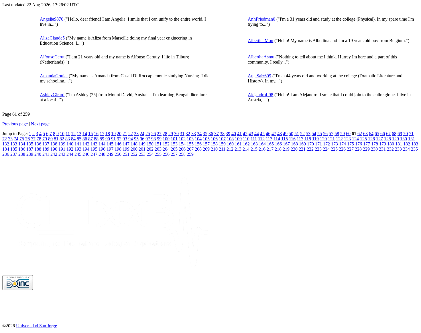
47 (274, 133)
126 (371, 138)
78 (39, 138)
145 (110, 143)
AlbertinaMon (260, 40)
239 (29, 154)
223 (318, 149)
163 (254, 143)
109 (238, 138)
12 (73, 133)
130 (403, 138)
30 (176, 133)
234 (406, 149)
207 (190, 149)
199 (126, 149)
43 (251, 133)
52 (302, 133)
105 (206, 138)
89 (102, 138)
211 (222, 149)
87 (90, 138)
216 (262, 149)
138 (53, 143)
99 (159, 138)
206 (182, 149)
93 (125, 138)
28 (165, 133)
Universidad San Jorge (36, 325)
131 (411, 138)
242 (53, 154)
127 (379, 138)
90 (107, 138)
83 (67, 138)
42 (245, 133)
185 (13, 149)
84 (73, 138)
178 (374, 143)
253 (142, 154)
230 (374, 149)
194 (85, 149)
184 (5, 149)
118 (307, 138)
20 (119, 133)
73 (10, 138)
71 (411, 133)
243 (61, 154)
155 (190, 143)
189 (45, 149)
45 (262, 133)
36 (210, 133)
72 (4, 138)
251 (126, 154)
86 (84, 138)
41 (239, 133)
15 (90, 133)
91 (113, 138)
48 (279, 133)
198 (118, 149)
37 (216, 133)
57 (331, 133)
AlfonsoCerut (52, 56)
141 (77, 143)
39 (228, 133)
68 (394, 133)
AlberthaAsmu (261, 56)
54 (314, 133)
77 (33, 138)
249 (110, 154)
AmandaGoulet (54, 75)
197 (110, 149)
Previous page (15, 123)
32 (188, 133)
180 (390, 143)
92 (119, 138)
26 (153, 133)
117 (300, 138)
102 (182, 138)
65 (377, 133)
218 (278, 149)
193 (77, 149)
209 (206, 149)
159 (222, 143)
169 (302, 143)
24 (142, 133)
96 (142, 138)
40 (233, 133)
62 (359, 133)
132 (5, 143)
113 (269, 138)
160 (230, 143)
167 (286, 143)
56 (325, 133)
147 (126, 143)
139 (61, 143)
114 (277, 138)
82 (62, 138)
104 (198, 138)
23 (136, 133)
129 (395, 138)
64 (371, 133)
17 (102, 133)
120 (323, 138)
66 (382, 133)
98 (153, 138)
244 (69, 154)
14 (84, 133)
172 (326, 143)
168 (294, 143)
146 (118, 143)
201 (142, 149)
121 (331, 138)
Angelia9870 (51, 19)
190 (53, 149)
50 (291, 133)
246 (85, 154)
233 (398, 149)
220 (294, 149)
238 (21, 154)
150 (150, 143)
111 (254, 138)
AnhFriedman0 (261, 19)
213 (238, 149)
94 (130, 138)
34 (199, 133)
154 (182, 143)
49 (285, 133)
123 (347, 138)
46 (268, 133)
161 (238, 143)
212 (230, 149)
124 (355, 138)
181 (398, 143)
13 (79, 133)
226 (342, 149)
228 (358, 149)
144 (102, 143)
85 (79, 138)
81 (56, 138)
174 (342, 143)
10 (62, 133)
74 (16, 138)
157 (206, 143)
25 (147, 133)
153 (174, 143)
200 (134, 149)
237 (13, 154)
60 (348, 133)
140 (69, 143)
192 (69, 149)
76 (27, 138)
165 (270, 143)
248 (102, 154)
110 (246, 138)
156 (198, 143)
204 (166, 149)
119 (315, 138)
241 (45, 154)
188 (37, 149)
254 (150, 154)
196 (102, 149)
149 (142, 143)
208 (198, 149)
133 (13, 143)
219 (286, 149)
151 (158, 143)
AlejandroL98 (260, 94)
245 (77, 154)
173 (334, 143)
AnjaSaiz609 (259, 75)
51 (296, 133)
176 (358, 143)
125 (363, 138)
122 (339, 138)
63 (365, 133)
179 (382, 143)
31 (182, 133)
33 (193, 133)
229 (366, 149)
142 (85, 143)
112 (261, 138)
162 (246, 143)
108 (230, 138)
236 (5, 154)
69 (400, 133)
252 (134, 154)
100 (166, 138)
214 (246, 149)
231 (382, 149)
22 (130, 133)
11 (68, 133)
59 (342, 133)
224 (326, 149)
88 (96, 138)
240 (37, 154)
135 (29, 143)
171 (318, 143)
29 (170, 133)
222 (310, 149)
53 (308, 133)
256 (166, 154)
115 (284, 138)
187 (29, 149)
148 (134, 143)
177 (366, 143)
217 (270, 149)
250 (118, 154)
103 (190, 138)
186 (21, 149)
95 (136, 138)
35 (205, 133)
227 (350, 149)
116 (292, 138)
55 (319, 133)
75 (21, 138)
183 (414, 143)
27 (159, 133)
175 (350, 143)
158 (214, 143)
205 (174, 149)
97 (147, 138)
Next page (40, 123)
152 (166, 143)
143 (94, 143)
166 (278, 143)
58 (337, 133)
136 (37, 143)
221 (302, 149)
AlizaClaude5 (52, 38)
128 (387, 138)
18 (107, 133)
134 (21, 143)
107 (222, 138)
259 (190, 154)
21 (125, 133)
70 (405, 133)
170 (310, 143)
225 (334, 149)
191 (61, 149)
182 (406, 143)
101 (174, 138)
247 (94, 154)
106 (214, 138)
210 (214, 149)
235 (414, 149)
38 (222, 133)
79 (44, 138)
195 (94, 149)
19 (113, 133)
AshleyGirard (52, 94)
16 (96, 133)
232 (390, 149)
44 (256, 133)
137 (45, 143)
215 (254, 149)
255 (158, 154)
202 (150, 149)
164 (262, 143)
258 (182, 154)
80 (50, 138)
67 (388, 133)
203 (158, 149)
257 (174, 154)
